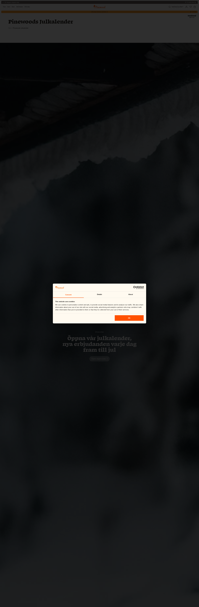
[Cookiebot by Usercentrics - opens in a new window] (135, 287)
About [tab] (130, 294)
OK (129, 318)
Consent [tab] (68, 295)
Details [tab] (99, 294)
